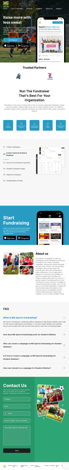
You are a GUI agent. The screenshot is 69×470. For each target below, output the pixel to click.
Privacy (10, 465)
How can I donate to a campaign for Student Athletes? (27, 368)
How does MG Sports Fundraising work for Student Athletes (29, 335)
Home (5, 8)
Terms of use (15, 466)
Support (59, 8)
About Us (49, 8)
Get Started (12, 40)
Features (29, 8)
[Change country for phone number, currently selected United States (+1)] (5, 413)
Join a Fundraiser (17, 8)
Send (17, 450)
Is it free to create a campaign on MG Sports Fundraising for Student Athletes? (29, 357)
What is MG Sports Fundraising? (20, 317)
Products (39, 8)
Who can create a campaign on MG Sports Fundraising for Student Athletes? (32, 345)
